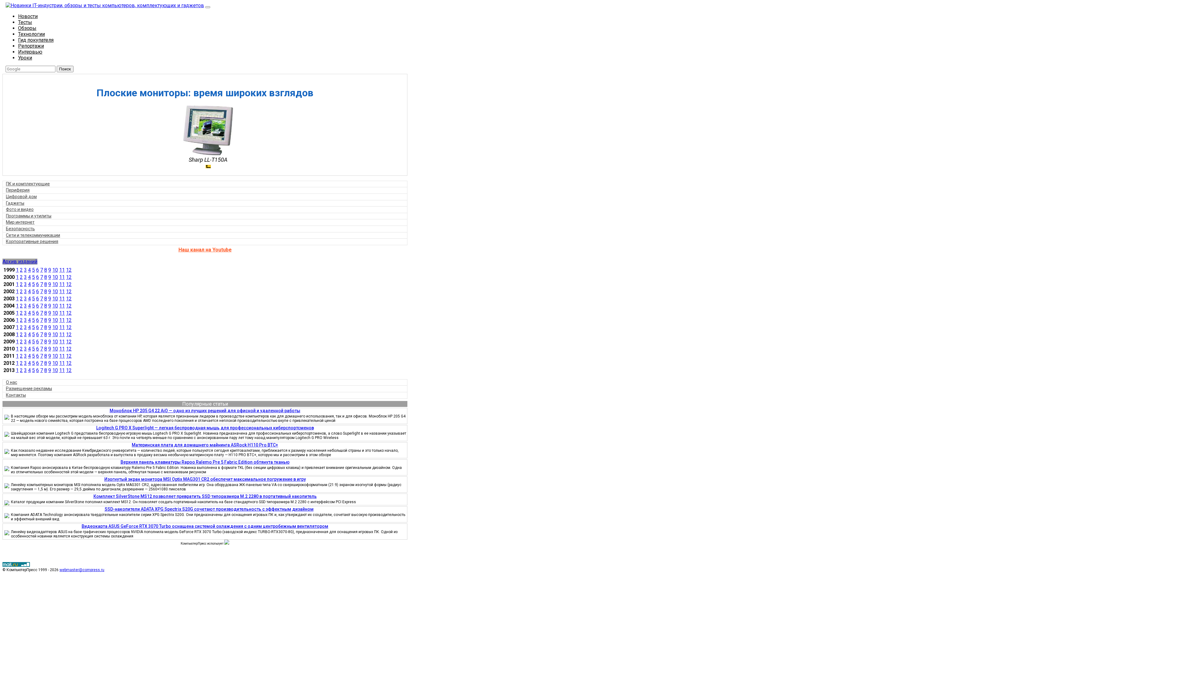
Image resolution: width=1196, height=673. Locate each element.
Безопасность (20, 228)
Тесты (25, 22)
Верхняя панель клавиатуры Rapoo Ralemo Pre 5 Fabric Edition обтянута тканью (205, 462)
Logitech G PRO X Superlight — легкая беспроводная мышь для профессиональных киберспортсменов (205, 427)
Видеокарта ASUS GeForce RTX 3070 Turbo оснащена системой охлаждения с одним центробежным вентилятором (205, 526)
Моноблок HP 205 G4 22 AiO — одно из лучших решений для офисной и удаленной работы (205, 410)
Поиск (65, 69)
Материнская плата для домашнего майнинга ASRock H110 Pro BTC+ (205, 444)
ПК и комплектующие (28, 183)
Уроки (25, 58)
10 (55, 270)
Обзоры (27, 28)
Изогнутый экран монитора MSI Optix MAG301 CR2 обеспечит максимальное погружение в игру (205, 479)
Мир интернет (20, 222)
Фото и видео (20, 209)
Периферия (18, 190)
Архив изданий (19, 262)
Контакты (16, 395)
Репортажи (31, 46)
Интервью (30, 52)
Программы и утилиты (28, 215)
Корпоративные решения (32, 241)
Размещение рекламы (29, 388)
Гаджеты (15, 203)
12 (69, 270)
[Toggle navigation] (207, 7)
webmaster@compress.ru (81, 570)
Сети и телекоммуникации (33, 235)
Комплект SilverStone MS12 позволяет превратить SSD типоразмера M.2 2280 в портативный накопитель (205, 496)
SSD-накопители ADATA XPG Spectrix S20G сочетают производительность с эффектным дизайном (209, 509)
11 (62, 270)
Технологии (31, 34)
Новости (28, 16)
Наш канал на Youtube (205, 250)
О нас (11, 382)
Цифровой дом (21, 196)
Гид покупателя (36, 40)
